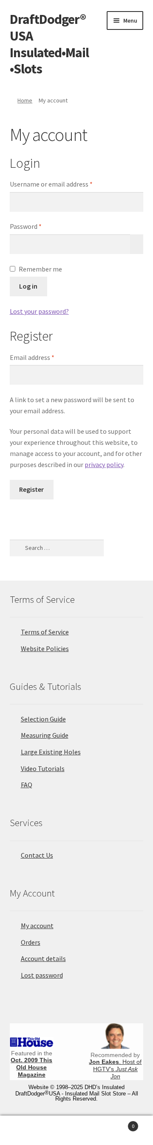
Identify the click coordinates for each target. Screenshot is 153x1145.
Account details (43, 958)
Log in (28, 286)
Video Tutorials (43, 768)
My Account (25, 1130)
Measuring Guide (44, 735)
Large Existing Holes (51, 752)
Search (76, 1130)
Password (38, 226)
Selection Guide (43, 719)
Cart (118, 1123)
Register (31, 489)
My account (37, 925)
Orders (30, 942)
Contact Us (37, 855)
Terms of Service (45, 632)
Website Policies (45, 648)
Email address (44, 357)
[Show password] (137, 244)
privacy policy (104, 464)
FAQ (26, 784)
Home (24, 100)
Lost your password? (39, 311)
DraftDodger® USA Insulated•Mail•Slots (49, 44)
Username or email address (64, 183)
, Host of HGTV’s (115, 1069)
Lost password (42, 975)
